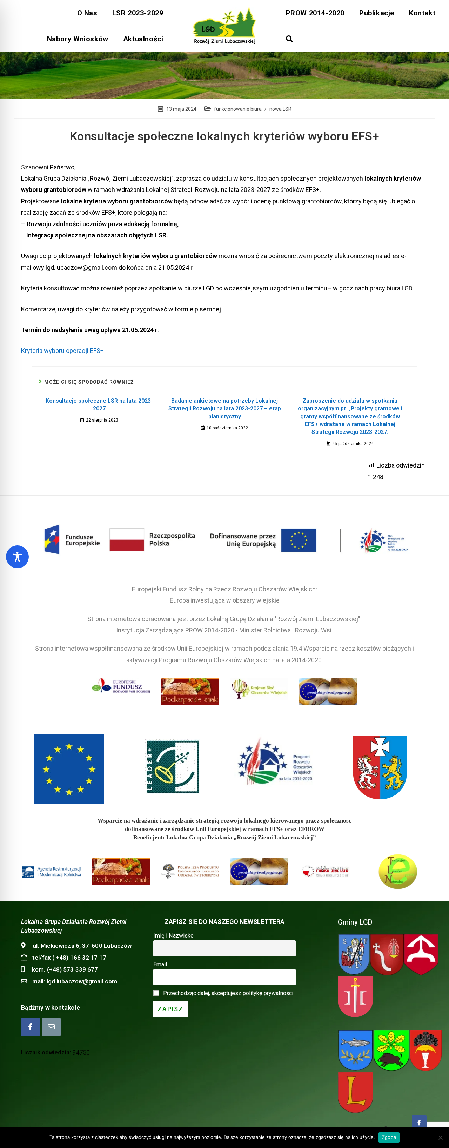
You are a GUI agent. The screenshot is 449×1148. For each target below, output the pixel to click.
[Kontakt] (51, 1027)
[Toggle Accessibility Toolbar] (17, 557)
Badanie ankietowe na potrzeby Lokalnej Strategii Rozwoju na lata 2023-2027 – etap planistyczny (224, 408)
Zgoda (389, 1137)
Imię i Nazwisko (173, 935)
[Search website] (289, 39)
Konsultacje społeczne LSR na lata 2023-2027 (99, 404)
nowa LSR (280, 109)
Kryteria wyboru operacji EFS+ (62, 350)
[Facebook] (30, 1027)
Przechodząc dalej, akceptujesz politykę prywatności (228, 993)
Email (160, 964)
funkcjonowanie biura (238, 109)
